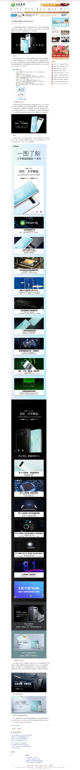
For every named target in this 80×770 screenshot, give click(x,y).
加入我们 (45, 765)
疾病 (64, 8)
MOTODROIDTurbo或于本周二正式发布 (60, 83)
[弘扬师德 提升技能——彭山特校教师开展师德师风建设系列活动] (56, 40)
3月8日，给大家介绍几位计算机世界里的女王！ (20, 738)
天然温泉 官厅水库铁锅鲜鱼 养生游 (17, 754)
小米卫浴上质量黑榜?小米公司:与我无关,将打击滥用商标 (21, 735)
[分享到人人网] (17, 725)
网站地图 (50, 765)
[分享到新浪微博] (14, 725)
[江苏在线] (18, 6)
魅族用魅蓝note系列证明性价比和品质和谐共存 (34, 760)
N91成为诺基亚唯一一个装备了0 (32, 757)
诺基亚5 (27, 755)
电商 (29, 8)
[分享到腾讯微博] (15, 725)
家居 (52, 8)
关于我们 (28, 765)
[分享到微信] (18, 725)
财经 (14, 8)
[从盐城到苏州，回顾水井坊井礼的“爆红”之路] (65, 32)
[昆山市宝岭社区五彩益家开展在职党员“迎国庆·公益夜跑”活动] (56, 32)
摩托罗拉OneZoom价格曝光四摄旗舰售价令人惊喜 (20, 736)
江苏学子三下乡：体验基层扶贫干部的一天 (61, 64)
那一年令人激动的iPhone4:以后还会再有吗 (19, 743)
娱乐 (20, 8)
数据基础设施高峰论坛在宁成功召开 (59, 68)
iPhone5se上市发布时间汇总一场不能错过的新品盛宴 (20, 746)
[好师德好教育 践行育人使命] (65, 40)
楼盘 (55, 8)
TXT (52, 765)
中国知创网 (19, 728)
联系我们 (32, 765)
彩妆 (44, 8)
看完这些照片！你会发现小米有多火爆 (60, 75)
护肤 (40, 8)
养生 (68, 8)
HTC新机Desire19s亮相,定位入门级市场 (33, 759)
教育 (17, 8)
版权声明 (41, 765)
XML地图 (36, 765)
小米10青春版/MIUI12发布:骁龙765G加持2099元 (20, 744)
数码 (32, 8)
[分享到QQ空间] (13, 725)
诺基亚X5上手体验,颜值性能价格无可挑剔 (18, 740)
